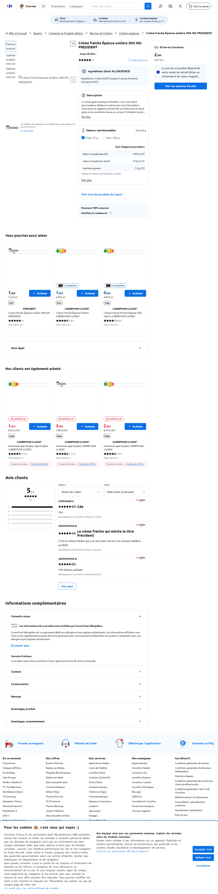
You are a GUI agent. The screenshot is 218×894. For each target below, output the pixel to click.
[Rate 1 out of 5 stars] (80, 60)
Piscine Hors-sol (54, 796)
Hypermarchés (139, 763)
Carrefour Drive (97, 772)
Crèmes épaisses (129, 33)
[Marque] (139, 696)
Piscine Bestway (54, 805)
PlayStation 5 (10, 810)
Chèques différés (12, 767)
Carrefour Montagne (143, 786)
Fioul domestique (98, 796)
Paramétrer (203, 865)
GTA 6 (6, 815)
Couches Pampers (55, 786)
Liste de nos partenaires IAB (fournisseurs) (122, 851)
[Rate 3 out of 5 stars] (85, 60)
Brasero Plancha (54, 763)
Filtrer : (62, 484)
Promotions (9, 763)
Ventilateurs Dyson (13, 791)
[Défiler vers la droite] (73, 79)
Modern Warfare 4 (12, 782)
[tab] (10, 46)
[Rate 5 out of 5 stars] (90, 60)
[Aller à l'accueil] (10, 6)
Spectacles (94, 810)
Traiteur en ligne (98, 791)
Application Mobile (99, 763)
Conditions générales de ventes (192, 763)
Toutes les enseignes (143, 805)
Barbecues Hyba (54, 777)
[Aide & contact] (160, 6)
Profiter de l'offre (39, 464)
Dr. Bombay (9, 772)
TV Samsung (9, 796)
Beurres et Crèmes (101, 33)
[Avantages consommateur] (139, 721)
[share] (73, 43)
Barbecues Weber (55, 767)
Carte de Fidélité (98, 767)
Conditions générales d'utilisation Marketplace (193, 769)
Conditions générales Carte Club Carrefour (192, 790)
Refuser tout (203, 857)
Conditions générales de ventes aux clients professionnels (194, 782)
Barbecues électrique (14, 820)
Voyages (93, 815)
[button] (43, 6)
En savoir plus (27, 130)
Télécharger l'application (144, 743)
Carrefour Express (141, 777)
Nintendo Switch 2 (13, 805)
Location (93, 805)
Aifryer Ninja (52, 791)
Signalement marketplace (189, 810)
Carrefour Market (141, 767)
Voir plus (86, 116)
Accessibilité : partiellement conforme (190, 803)
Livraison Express (98, 786)
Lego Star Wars (54, 820)
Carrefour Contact (141, 782)
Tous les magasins (141, 810)
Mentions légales (184, 776)
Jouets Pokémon (55, 810)
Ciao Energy (9, 777)
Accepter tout (203, 849)
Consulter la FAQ (203, 743)
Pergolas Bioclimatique (58, 772)
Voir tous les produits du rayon (101, 194)
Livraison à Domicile (99, 777)
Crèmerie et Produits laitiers (66, 33)
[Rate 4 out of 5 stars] (87, 60)
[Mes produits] (170, 6)
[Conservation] (139, 684)
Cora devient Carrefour (144, 801)
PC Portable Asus (12, 786)
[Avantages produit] (139, 708)
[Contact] (139, 671)
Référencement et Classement (191, 797)
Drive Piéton (96, 782)
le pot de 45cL (88, 53)
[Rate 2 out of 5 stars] (82, 60)
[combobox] (120, 6)
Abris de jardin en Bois (57, 815)
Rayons (37, 33)
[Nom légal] (139, 348)
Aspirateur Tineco (12, 801)
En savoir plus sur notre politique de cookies (31, 888)
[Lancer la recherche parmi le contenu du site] (148, 6)
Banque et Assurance (100, 801)
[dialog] (109, 857)
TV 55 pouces (53, 801)
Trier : (107, 484)
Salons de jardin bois (56, 782)
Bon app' (136, 791)
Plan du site (181, 814)
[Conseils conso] (139, 616)
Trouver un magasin (30, 743)
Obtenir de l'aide (86, 743)
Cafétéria (137, 796)
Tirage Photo (96, 820)
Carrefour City (139, 772)
